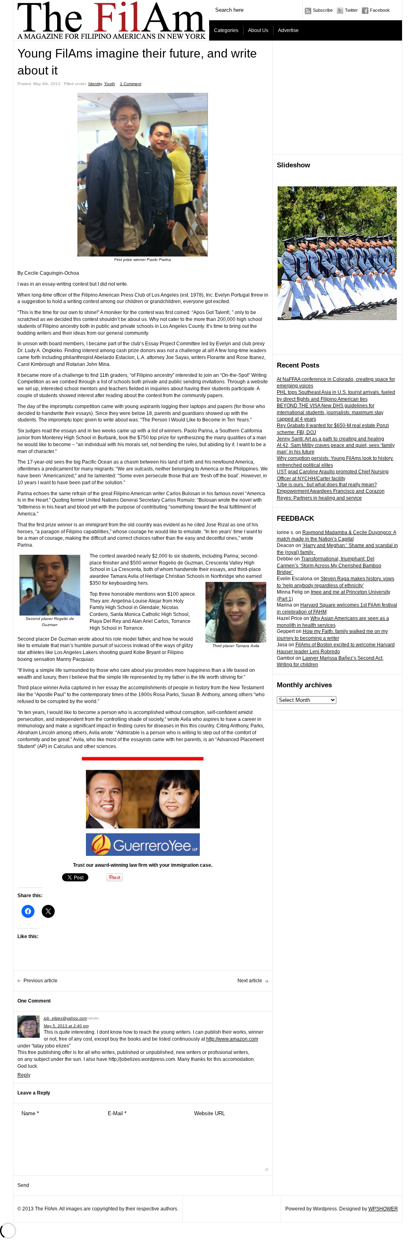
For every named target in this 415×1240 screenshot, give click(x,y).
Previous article (41, 980)
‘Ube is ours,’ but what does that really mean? (327, 484)
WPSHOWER (383, 1209)
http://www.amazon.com (232, 1039)
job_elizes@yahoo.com (65, 1018)
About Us (258, 30)
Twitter (351, 10)
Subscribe (323, 10)
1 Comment (130, 83)
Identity (95, 83)
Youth (109, 83)
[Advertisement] (337, 97)
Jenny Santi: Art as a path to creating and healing (330, 439)
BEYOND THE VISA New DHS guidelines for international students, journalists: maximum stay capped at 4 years (330, 412)
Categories (226, 30)
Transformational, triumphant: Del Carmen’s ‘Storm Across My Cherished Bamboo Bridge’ (329, 565)
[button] (142, 175)
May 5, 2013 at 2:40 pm (66, 1026)
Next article (249, 980)
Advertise (288, 30)
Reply (23, 1075)
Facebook (380, 10)
